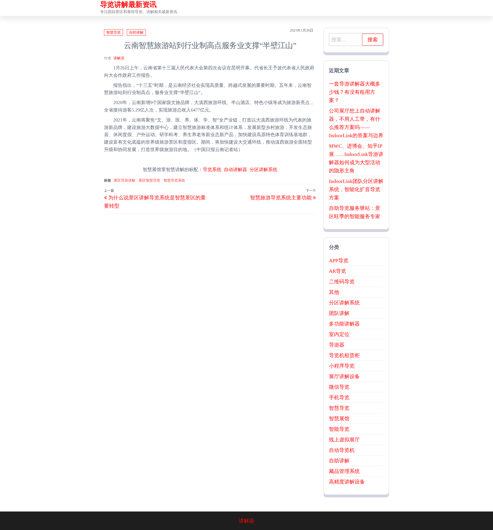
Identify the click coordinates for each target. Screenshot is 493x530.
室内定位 (339, 334)
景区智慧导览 (149, 180)
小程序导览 (342, 366)
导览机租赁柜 (344, 355)
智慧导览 (113, 32)
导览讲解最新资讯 (128, 4)
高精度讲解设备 (347, 482)
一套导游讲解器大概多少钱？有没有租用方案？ (354, 92)
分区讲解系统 (263, 169)
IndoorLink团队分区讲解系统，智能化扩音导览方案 (356, 189)
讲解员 (118, 58)
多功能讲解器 (344, 324)
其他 (334, 292)
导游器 (336, 345)
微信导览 (339, 387)
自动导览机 (342, 450)
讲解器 (246, 521)
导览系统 (212, 169)
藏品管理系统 (344, 471)
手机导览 (339, 397)
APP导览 (338, 260)
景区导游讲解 (124, 180)
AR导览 (337, 271)
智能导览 (339, 429)
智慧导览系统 (174, 180)
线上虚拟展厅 (344, 439)
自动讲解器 (235, 169)
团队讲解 (339, 313)
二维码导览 (342, 281)
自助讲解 (136, 32)
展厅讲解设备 (344, 376)
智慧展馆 (339, 418)
